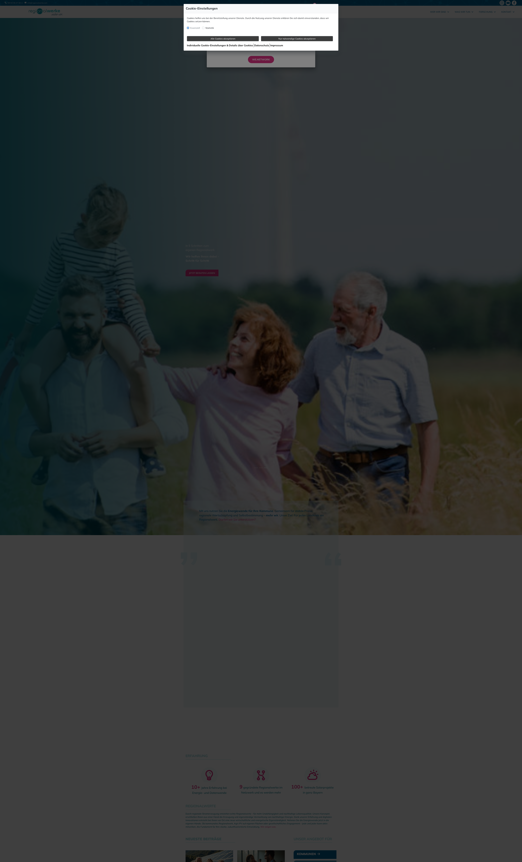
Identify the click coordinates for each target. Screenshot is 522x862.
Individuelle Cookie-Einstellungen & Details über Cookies (220, 45)
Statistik (209, 28)
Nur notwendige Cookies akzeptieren (297, 38)
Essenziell (195, 28)
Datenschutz (261, 45)
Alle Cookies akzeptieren (223, 38)
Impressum (276, 45)
